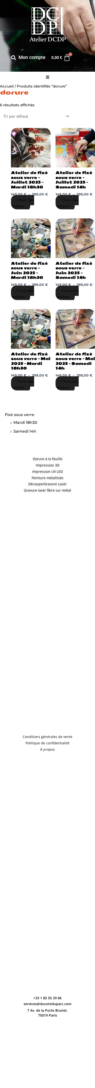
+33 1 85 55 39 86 (47, 998)
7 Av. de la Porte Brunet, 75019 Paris (47, 1013)
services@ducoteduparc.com (47, 1003)
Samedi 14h (24, 431)
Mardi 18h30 (25, 422)
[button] (47, 77)
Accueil (7, 86)
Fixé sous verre (19, 414)
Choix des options (22, 203)
